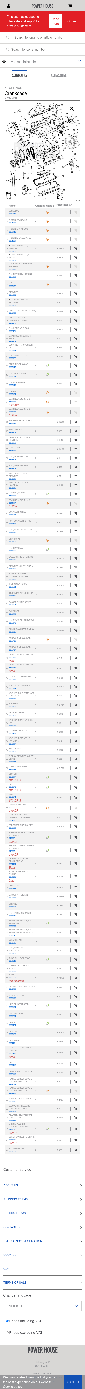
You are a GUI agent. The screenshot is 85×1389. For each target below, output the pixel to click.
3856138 (12, 897)
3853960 (12, 251)
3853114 (12, 350)
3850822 (12, 568)
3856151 (12, 698)
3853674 (12, 761)
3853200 (12, 550)
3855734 (12, 769)
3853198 (12, 998)
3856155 (12, 401)
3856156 (12, 411)
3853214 (12, 376)
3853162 (12, 532)
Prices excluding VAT (25, 1332)
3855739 (12, 595)
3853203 (12, 459)
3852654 (12, 604)
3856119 (12, 613)
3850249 (12, 960)
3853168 (12, 751)
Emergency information (22, 1241)
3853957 (12, 514)
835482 (12, 820)
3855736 (12, 640)
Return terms (14, 1213)
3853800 (12, 926)
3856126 (12, 906)
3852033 (12, 971)
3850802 (12, 876)
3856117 (12, 503)
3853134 (12, 1007)
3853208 (12, 341)
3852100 (12, 313)
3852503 (12, 1111)
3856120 (12, 657)
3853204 (12, 468)
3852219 (12, 559)
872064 (12, 935)
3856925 (12, 423)
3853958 (12, 706)
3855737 (12, 649)
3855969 (12, 276)
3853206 (12, 479)
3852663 (12, 1151)
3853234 (12, 1016)
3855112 (12, 679)
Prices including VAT (25, 1320)
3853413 (12, 523)
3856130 (12, 1139)
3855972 (12, 358)
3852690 (12, 827)
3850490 (12, 1053)
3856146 (12, 367)
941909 (12, 1129)
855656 (12, 807)
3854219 (12, 222)
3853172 (12, 305)
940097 (12, 838)
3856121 (12, 667)
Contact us (12, 1227)
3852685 (12, 632)
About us (10, 1185)
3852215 (12, 1101)
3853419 (12, 1093)
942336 (12, 851)
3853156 (12, 541)
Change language (17, 1295)
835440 (12, 1043)
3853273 (12, 786)
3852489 (12, 733)
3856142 (12, 231)
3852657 (12, 450)
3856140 (12, 385)
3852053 (12, 1084)
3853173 (12, 953)
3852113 (12, 1074)
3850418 (12, 1065)
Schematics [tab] (19, 75)
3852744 (12, 888)
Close (71, 21)
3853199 (12, 989)
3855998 (12, 294)
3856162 (12, 286)
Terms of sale (14, 1282)
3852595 (12, 942)
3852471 (12, 331)
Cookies (9, 1255)
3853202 (12, 432)
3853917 (12, 776)
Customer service (17, 1169)
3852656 (12, 442)
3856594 (12, 586)
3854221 (12, 240)
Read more (55, 21)
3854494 (12, 864)
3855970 (12, 715)
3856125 (12, 1034)
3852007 (12, 743)
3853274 (12, 797)
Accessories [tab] (58, 75)
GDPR (7, 1269)
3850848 (12, 213)
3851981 (12, 725)
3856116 (12, 495)
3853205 (12, 487)
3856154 (12, 394)
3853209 (12, 323)
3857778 (12, 977)
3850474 (12, 1025)
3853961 (12, 260)
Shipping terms (15, 1199)
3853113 (12, 269)
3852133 (12, 579)
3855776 (12, 1120)
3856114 (12, 688)
